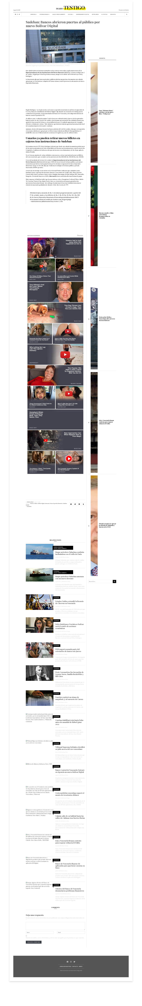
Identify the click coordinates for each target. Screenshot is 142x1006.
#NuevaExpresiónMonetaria (64, 197)
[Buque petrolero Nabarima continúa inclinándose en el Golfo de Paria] (39, 551)
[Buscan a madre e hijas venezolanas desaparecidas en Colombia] (94, 216)
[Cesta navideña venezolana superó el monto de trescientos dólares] (39, 790)
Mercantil (52, 176)
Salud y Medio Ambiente (58, 14)
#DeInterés (34, 193)
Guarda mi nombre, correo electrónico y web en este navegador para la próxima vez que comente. (55, 938)
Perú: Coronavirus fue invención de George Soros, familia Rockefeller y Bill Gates (69, 674)
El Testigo (104, 14)
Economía (29, 506)
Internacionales (44, 14)
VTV (39, 146)
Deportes (113, 14)
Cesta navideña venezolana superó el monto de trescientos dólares (69, 794)
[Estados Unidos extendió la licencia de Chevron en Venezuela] (39, 602)
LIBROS (80, 966)
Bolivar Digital (41, 503)
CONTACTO (75, 966)
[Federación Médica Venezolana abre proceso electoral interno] (94, 319)
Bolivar (36, 503)
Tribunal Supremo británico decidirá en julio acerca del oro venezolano (70, 748)
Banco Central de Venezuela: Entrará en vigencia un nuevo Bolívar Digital (69, 771)
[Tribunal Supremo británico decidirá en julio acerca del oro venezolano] (39, 742)
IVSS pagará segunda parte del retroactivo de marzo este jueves (68, 650)
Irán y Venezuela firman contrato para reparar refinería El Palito (68, 842)
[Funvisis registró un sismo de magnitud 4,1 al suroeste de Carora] (39, 698)
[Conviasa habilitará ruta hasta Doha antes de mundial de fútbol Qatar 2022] (39, 718)
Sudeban (65, 503)
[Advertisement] (55, 96)
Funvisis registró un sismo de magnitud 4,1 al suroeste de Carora (69, 698)
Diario (55, 547)
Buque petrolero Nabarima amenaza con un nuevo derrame (69, 577)
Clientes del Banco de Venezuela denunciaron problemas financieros (69, 890)
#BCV (77, 197)
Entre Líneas (95, 14)
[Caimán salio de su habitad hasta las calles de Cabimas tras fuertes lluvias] (39, 812)
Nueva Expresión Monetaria (56, 503)
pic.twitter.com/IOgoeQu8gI (61, 199)
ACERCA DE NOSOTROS (65, 966)
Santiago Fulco (64, 752)
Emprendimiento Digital (82, 14)
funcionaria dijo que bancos (36, 79)
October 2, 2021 (58, 201)
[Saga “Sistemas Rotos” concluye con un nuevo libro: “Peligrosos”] (94, 112)
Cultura (70, 14)
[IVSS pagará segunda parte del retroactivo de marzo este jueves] (39, 650)
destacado (47, 503)
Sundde (27, 505)
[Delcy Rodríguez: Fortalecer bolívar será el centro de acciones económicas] (39, 625)
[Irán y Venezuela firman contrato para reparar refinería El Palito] (39, 837)
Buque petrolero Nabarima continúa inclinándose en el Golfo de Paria (69, 553)
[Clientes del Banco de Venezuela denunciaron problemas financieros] (39, 885)
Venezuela (33, 14)
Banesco (32, 503)
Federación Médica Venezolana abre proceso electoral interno (107, 318)
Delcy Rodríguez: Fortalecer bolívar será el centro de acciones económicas (69, 626)
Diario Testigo (67, 631)
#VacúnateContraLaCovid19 (40, 199)
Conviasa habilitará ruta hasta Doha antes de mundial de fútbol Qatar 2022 (69, 722)
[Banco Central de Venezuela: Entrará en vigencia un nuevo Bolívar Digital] (39, 764)
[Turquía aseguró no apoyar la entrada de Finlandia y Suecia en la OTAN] (94, 525)
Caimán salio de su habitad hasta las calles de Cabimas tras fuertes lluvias (70, 817)
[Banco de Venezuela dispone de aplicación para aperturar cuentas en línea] (39, 860)
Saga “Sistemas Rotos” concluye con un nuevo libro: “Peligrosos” (106, 112)
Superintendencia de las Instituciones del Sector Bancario (45, 72)
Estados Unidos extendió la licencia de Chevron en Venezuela (69, 602)
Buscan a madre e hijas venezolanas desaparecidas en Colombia (106, 215)
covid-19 (28, 133)
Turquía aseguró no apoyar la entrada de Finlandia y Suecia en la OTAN (107, 525)
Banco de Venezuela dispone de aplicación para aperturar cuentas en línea (70, 866)
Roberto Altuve (30, 502)
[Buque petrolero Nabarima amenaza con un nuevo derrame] (39, 575)
